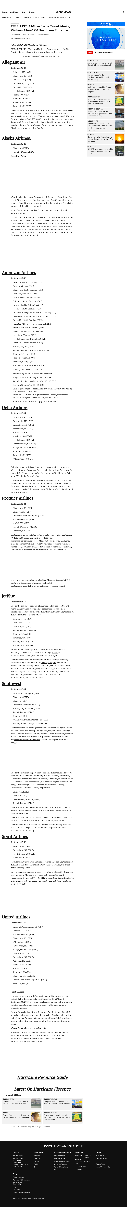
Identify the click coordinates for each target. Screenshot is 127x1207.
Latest (4, 12)
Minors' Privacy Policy (103, 1167)
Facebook (37, 1158)
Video (43, 17)
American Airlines (19, 272)
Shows (31, 12)
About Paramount (19, 1177)
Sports (35, 17)
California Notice (101, 1158)
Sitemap (57, 1170)
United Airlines (16, 916)
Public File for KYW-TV (83, 1155)
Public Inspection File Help (82, 1162)
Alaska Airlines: (16, 138)
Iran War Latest (18, 1158)
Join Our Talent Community (18, 1183)
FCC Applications (81, 1166)
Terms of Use (100, 1164)
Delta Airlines (14, 407)
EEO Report (79, 1169)
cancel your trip (51, 220)
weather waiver (22, 480)
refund (62, 586)
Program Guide (59, 1158)
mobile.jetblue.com (21, 655)
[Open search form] (124, 12)
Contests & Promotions (62, 1161)
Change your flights (32, 220)
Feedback (16, 1190)
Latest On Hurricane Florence (42, 1089)
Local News (14, 12)
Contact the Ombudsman (21, 1192)
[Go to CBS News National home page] (63, 12)
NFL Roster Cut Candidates (18, 1161)
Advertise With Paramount (22, 1180)
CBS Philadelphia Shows (56, 17)
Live (23, 12)
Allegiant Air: (14, 62)
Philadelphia (6, 17)
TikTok (36, 1164)
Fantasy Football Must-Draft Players (21, 1165)
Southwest (11, 683)
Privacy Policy (100, 1155)
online (55, 652)
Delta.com (35, 489)
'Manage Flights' (48, 662)
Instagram (37, 1161)
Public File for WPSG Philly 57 (82, 1158)
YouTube (37, 1155)
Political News (18, 1155)
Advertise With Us (60, 1164)
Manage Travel (31, 875)
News (18, 17)
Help (14, 1187)
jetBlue (8, 595)
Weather (27, 17)
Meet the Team (59, 1155)
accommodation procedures (27, 739)
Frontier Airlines (17, 498)
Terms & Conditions (61, 1167)
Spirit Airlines (15, 836)
